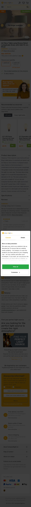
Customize (14, 272)
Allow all (15, 266)
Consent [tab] (8, 237)
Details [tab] (23, 237)
